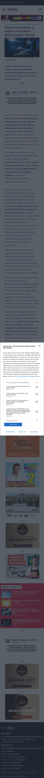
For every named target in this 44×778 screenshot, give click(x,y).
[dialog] (22, 389)
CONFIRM (13, 424)
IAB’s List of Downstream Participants (24, 376)
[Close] (40, 346)
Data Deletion (10, 432)
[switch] (36, 387)
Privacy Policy (33, 432)
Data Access (22, 432)
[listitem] (22, 382)
